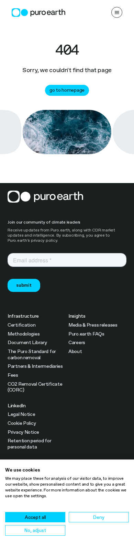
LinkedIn (17, 406)
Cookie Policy (22, 423)
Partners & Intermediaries (35, 366)
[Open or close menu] (116, 12)
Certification (21, 325)
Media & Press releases (93, 325)
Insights (77, 316)
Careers (76, 342)
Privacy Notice (23, 432)
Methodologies (24, 334)
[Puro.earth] (38, 12)
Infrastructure (23, 316)
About (75, 351)
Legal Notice (21, 414)
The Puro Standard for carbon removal (32, 355)
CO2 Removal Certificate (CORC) (35, 387)
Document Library (27, 342)
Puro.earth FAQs (86, 334)
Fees (13, 375)
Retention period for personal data (29, 444)
